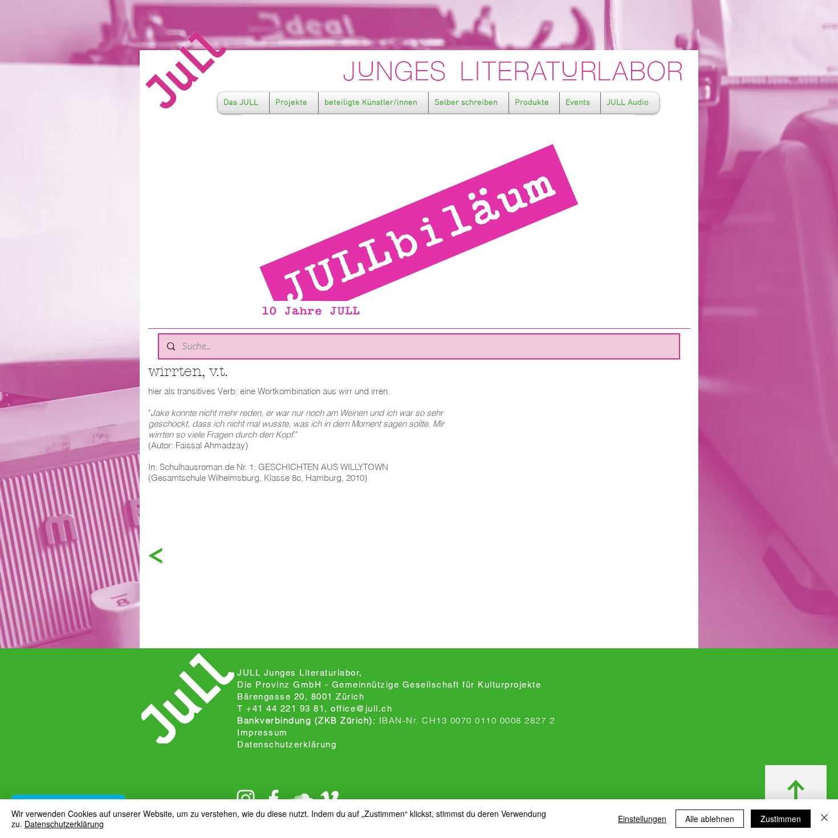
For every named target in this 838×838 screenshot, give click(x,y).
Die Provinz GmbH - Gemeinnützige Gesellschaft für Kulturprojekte (389, 684)
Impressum (262, 732)
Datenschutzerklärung (64, 823)
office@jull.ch (361, 708)
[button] (243, 102)
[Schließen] (824, 818)
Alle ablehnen (709, 818)
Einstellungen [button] (642, 818)
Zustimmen (780, 818)
